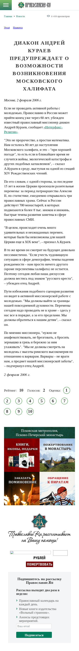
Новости (20, 16)
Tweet (7, 27)
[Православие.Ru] (34, 5)
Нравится (18, 27)
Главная (8, 16)
